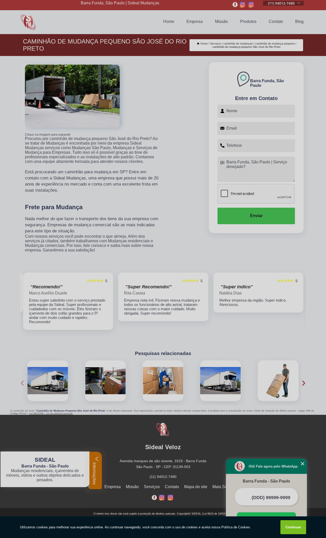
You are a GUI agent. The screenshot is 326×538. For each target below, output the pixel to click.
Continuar (293, 527)
